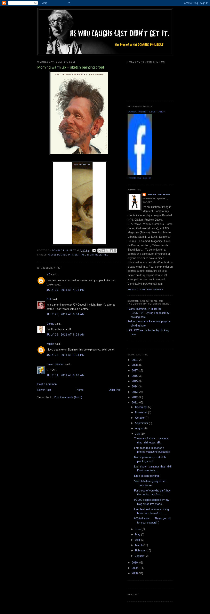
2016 (135, 375)
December (141, 407)
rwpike (50, 343)
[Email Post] (94, 250)
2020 (135, 365)
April (138, 539)
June (138, 529)
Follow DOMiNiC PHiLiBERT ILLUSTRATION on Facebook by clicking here (148, 312)
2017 (135, 370)
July (138, 433)
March (139, 545)
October (140, 417)
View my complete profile (145, 289)
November (141, 412)
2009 (135, 567)
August (139, 428)
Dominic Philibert (158, 194)
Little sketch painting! (147, 475)
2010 (135, 562)
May (138, 534)
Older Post (115, 389)
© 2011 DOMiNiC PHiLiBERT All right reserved (78, 255)
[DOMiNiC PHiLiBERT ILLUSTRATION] (140, 173)
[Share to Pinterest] (115, 251)
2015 (135, 381)
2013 (135, 391)
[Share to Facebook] (111, 251)
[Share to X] (107, 251)
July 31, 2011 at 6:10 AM (66, 375)
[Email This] (99, 251)
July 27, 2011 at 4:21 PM (66, 289)
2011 (135, 402)
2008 (135, 573)
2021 (135, 359)
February (140, 550)
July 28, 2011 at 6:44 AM (66, 314)
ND (48, 274)
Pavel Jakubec (55, 364)
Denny (50, 323)
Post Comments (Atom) (68, 397)
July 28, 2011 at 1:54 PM (66, 354)
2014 (135, 386)
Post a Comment (47, 384)
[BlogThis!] (103, 251)
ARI (49, 299)
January (140, 555)
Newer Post (44, 389)
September (142, 423)
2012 (135, 397)
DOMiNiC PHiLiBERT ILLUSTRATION (146, 111)
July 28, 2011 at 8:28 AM (66, 334)
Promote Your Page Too (139, 178)
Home (79, 389)
